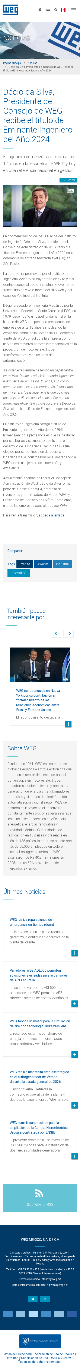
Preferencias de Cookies (44, 1341)
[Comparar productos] (48, 9)
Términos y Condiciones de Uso (26, 1358)
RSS (53, 1358)
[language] (65, 9)
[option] (40, 683)
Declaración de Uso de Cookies (53, 1354)
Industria (62, 564)
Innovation (18, 573)
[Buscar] (56, 9)
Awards (43, 564)
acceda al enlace (51, 515)
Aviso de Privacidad (17, 1354)
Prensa (25, 564)
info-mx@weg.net (51, 1279)
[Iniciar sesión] (40, 9)
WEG (9, 9)
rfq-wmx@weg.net (57, 1284)
